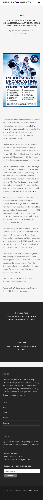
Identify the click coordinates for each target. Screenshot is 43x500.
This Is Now (15, 31)
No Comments (21, 34)
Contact (6, 423)
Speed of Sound (32, 490)
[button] (39, 2)
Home (5, 407)
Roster (5, 418)
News (22, 15)
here (34, 191)
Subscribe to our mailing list (17, 466)
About (5, 413)
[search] (34, 2)
